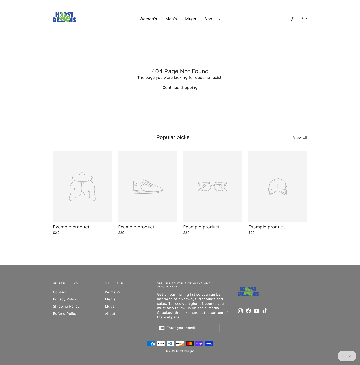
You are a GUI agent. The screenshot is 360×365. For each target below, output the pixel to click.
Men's (171, 18)
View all (300, 137)
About (210, 18)
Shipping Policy (66, 306)
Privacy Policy (65, 299)
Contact (59, 292)
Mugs (190, 18)
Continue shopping (180, 87)
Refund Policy (65, 314)
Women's (148, 18)
